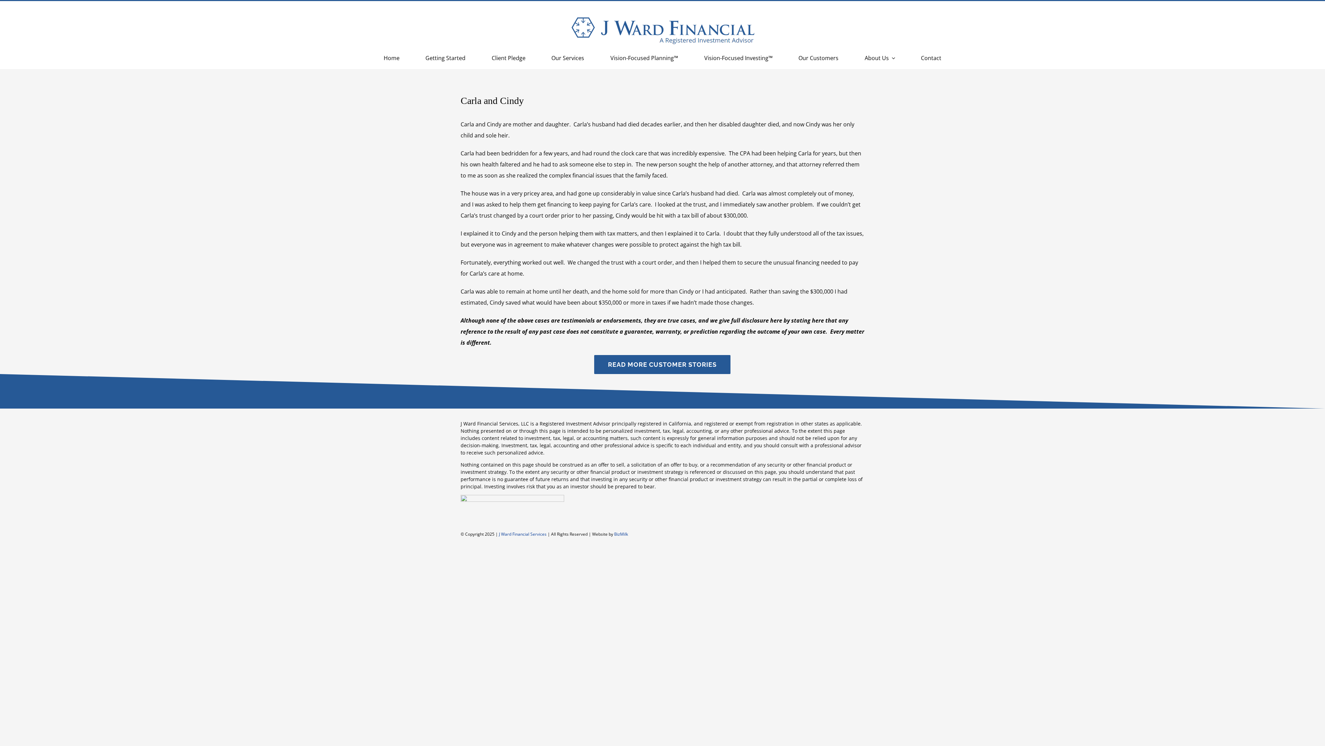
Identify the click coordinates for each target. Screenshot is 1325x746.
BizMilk (621, 534)
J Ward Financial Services (523, 534)
